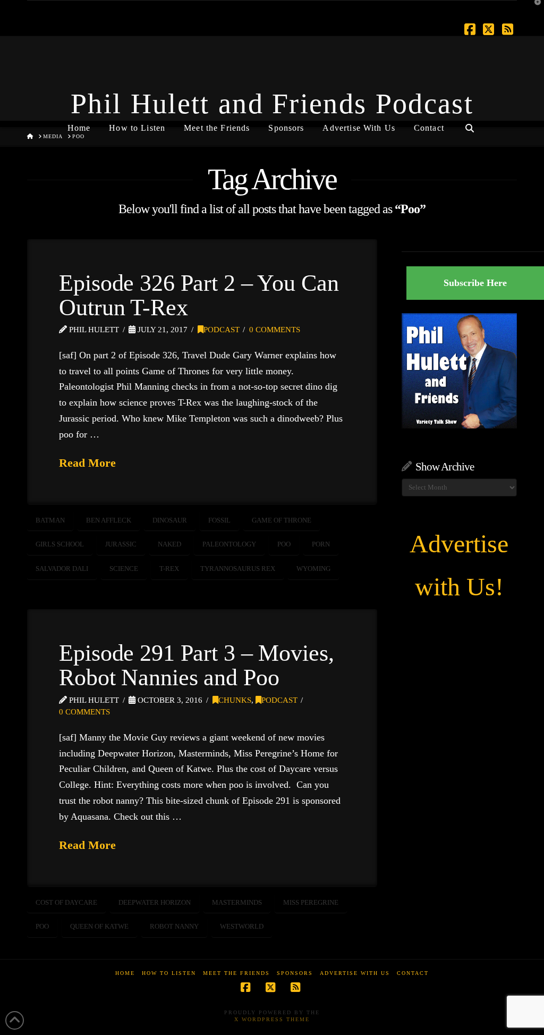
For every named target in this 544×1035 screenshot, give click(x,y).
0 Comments (274, 329)
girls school (60, 544)
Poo (284, 544)
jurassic (121, 544)
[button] (534, 10)
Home (125, 973)
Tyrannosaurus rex (237, 569)
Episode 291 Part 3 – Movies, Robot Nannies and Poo (196, 665)
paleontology (229, 544)
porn (321, 544)
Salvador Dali (62, 569)
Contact (413, 973)
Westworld (242, 926)
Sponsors (295, 973)
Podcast (221, 329)
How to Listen (169, 973)
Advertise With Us (355, 973)
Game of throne (281, 520)
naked (169, 544)
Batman (50, 520)
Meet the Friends (236, 973)
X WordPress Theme (272, 1019)
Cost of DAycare (66, 902)
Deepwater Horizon (154, 902)
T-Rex (169, 569)
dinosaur (169, 520)
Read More (87, 462)
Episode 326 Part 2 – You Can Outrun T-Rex (198, 295)
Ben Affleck (108, 520)
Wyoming (313, 569)
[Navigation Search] (469, 124)
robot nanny (174, 926)
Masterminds (237, 902)
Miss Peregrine (310, 902)
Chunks (234, 700)
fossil (219, 520)
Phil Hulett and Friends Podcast (272, 103)
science (123, 569)
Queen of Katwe (99, 926)
